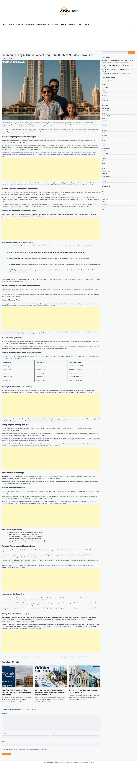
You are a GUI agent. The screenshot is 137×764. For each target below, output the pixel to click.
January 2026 (105, 105)
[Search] (134, 24)
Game (103, 166)
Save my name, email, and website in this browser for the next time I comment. (25, 749)
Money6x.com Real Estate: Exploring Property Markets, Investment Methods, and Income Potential (49, 692)
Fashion (104, 156)
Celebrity (104, 143)
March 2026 (105, 100)
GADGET (104, 163)
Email (54, 734)
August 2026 (105, 88)
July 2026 (104, 90)
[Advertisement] (68, 39)
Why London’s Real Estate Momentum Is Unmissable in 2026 (83, 691)
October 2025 (105, 113)
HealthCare (104, 173)
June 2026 (104, 93)
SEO (103, 196)
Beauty (103, 133)
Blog (103, 138)
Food (103, 161)
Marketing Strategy (106, 186)
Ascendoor (78, 762)
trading (103, 207)
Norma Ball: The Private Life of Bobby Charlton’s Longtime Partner (117, 60)
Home (4, 24)
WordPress (91, 762)
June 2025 (104, 121)
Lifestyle (104, 181)
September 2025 (106, 116)
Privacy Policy (29, 24)
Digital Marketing (106, 148)
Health (87, 24)
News (103, 189)
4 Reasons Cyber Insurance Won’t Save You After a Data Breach (117, 73)
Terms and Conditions (42, 24)
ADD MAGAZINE (56, 762)
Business (63, 24)
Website (4, 741)
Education (104, 150)
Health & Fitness (106, 171)
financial (70, 625)
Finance (80, 24)
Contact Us (19, 24)
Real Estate (4, 52)
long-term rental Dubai (70, 197)
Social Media (105, 199)
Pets (103, 191)
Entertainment (105, 153)
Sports (103, 201)
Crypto (103, 145)
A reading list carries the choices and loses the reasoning (115, 62)
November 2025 (106, 110)
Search (131, 53)
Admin (4, 58)
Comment (5, 713)
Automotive (104, 130)
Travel (103, 209)
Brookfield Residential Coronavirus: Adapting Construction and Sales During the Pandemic (16, 692)
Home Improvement (106, 176)
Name (4, 734)
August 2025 (105, 118)
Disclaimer (55, 24)
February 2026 (105, 103)
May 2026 (104, 95)
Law (103, 179)
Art (102, 128)
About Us (11, 24)
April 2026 (104, 98)
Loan (103, 184)
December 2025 (105, 108)
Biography (104, 135)
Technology (71, 24)
